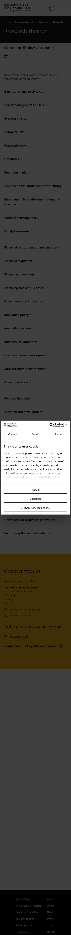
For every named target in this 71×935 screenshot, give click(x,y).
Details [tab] (35, 434)
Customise (35, 498)
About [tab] (58, 434)
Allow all (35, 489)
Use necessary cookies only (35, 508)
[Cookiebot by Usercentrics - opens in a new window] (52, 425)
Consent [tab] (12, 434)
